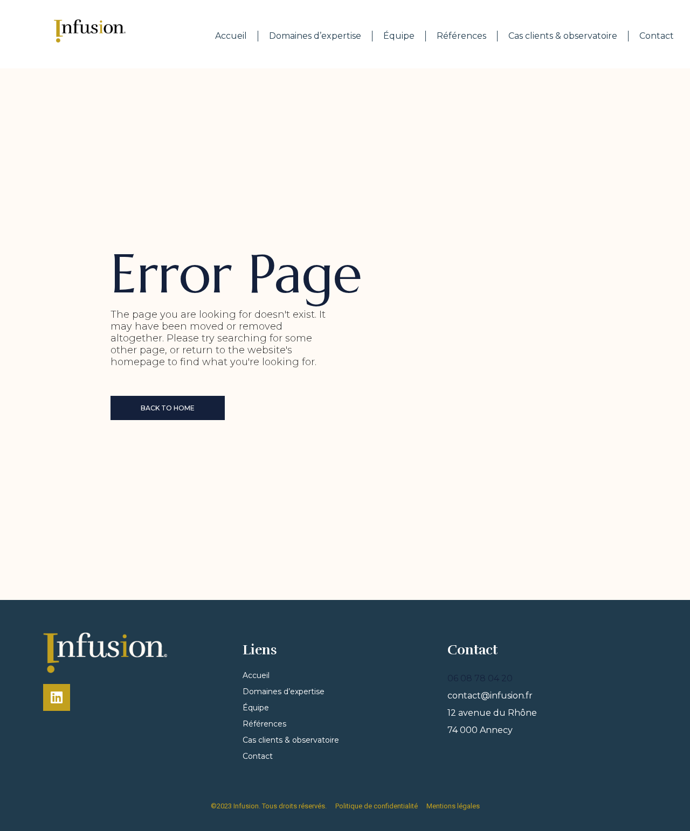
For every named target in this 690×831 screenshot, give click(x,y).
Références (461, 36)
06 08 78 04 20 (480, 678)
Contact (656, 36)
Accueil (231, 36)
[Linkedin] (56, 697)
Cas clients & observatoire (562, 36)
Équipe (399, 36)
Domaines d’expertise (315, 36)
